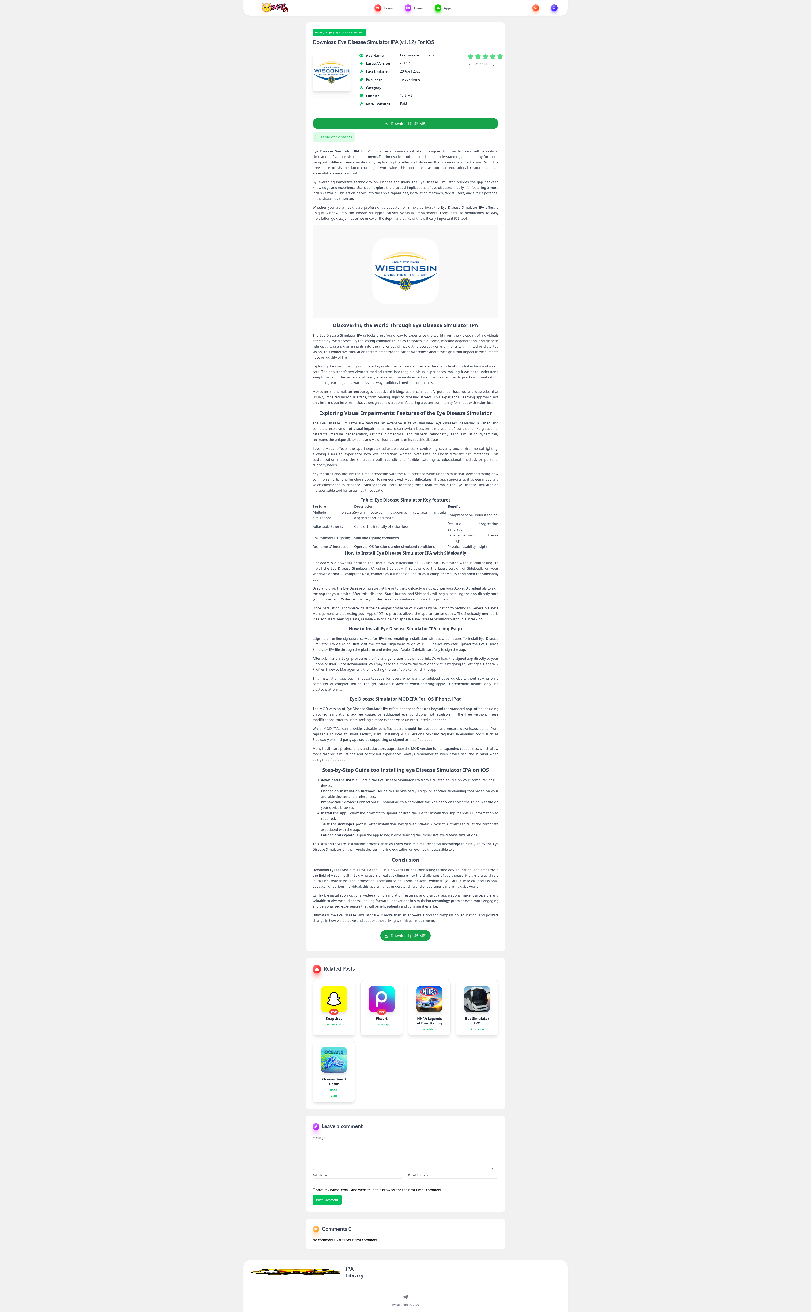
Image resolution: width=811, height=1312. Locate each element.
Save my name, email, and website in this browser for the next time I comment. (379, 1189)
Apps (447, 8)
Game (418, 8)
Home (388, 8)
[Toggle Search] (554, 7)
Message (319, 1138)
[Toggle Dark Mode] (535, 7)
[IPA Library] (273, 8)
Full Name (320, 1175)
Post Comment (327, 1200)
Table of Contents (336, 137)
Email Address (418, 1175)
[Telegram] (405, 1296)
